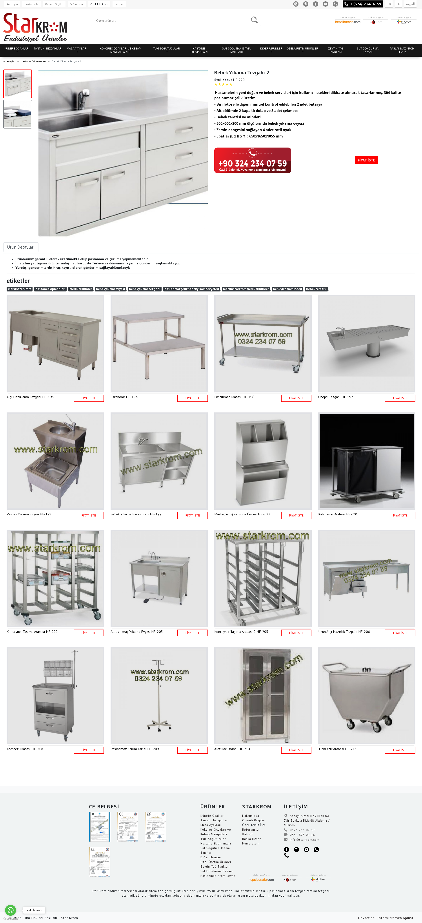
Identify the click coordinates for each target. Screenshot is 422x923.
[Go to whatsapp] (10, 910)
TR (389, 4)
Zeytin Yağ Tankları (215, 866)
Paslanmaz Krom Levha (217, 876)
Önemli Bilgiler (54, 4)
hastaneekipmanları (50, 289)
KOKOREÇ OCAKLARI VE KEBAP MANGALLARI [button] (120, 50)
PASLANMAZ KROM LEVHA (402, 50)
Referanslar (77, 4)
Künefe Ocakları (212, 816)
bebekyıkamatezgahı (144, 289)
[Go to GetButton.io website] (11, 918)
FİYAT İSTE (366, 160)
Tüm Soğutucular (213, 839)
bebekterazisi (316, 289)
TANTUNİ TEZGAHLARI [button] (48, 48)
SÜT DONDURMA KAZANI (367, 50)
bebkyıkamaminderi (287, 289)
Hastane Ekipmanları (33, 61)
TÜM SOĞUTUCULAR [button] (166, 48)
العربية (410, 4)
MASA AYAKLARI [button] (77, 48)
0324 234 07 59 (302, 830)
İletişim (119, 4)
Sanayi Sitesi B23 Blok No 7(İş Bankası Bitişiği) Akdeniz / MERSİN (307, 820)
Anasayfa (12, 4)
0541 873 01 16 (302, 835)
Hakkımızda (31, 4)
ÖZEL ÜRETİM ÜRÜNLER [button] (302, 48)
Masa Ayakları (210, 825)
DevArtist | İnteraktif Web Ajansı (385, 918)
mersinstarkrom (19, 289)
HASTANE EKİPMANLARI (198, 50)
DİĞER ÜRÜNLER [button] (271, 48)
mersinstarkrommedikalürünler (246, 289)
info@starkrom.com (304, 840)
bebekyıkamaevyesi (110, 289)
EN (398, 4)
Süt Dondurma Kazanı (216, 871)
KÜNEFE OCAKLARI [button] (16, 48)
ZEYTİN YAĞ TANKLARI (335, 50)
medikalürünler (80, 289)
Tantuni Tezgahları (214, 820)
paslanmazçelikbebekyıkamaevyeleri (191, 289)
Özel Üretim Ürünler (215, 862)
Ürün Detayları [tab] (21, 247)
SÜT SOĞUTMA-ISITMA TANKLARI (236, 50)
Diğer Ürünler (210, 857)
